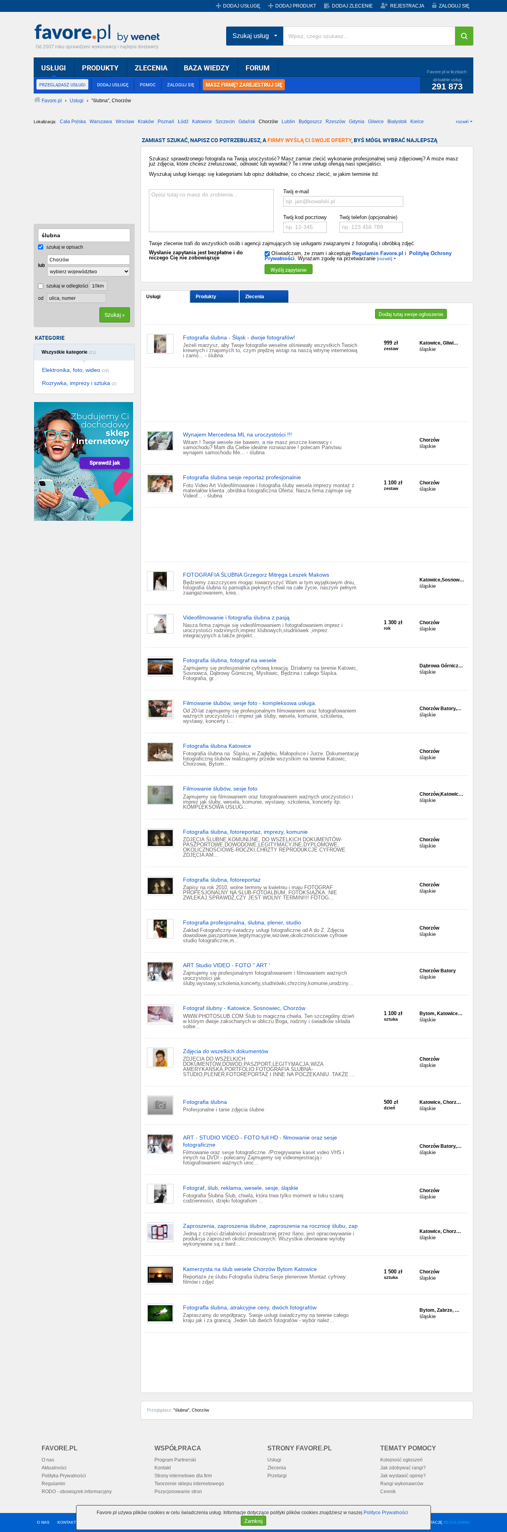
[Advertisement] (73, 177)
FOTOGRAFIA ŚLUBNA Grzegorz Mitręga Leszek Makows (256, 575)
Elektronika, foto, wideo (75, 370)
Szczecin (225, 121)
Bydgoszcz (310, 121)
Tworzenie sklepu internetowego (189, 1483)
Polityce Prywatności (386, 1512)
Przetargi (277, 1476)
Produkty (206, 296)
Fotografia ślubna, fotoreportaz (222, 880)
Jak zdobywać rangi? (403, 1468)
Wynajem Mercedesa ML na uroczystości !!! (237, 434)
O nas (48, 1460)
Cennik (388, 1491)
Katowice (202, 121)
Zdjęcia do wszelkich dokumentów (225, 1051)
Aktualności (54, 1468)
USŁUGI (53, 67)
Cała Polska (73, 121)
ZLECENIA (151, 67)
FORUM (258, 67)
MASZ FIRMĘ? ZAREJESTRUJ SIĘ (244, 84)
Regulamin (53, 1483)
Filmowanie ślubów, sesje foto (220, 788)
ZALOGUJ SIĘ (454, 6)
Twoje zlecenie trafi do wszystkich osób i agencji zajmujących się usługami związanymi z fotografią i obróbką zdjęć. (282, 243)
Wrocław (125, 121)
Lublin (288, 121)
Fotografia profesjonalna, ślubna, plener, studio (242, 922)
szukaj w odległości (66, 286)
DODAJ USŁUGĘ (241, 6)
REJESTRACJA (407, 6)
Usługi (153, 296)
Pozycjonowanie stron (178, 1491)
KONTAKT (66, 1522)
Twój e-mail (296, 191)
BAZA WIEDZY (206, 67)
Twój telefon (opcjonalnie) (368, 217)
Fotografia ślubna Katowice (217, 746)
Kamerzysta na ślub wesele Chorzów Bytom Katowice (250, 1269)
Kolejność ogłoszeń (401, 1460)
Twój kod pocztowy (305, 217)
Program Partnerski (175, 1460)
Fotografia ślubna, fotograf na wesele (229, 660)
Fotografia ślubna (205, 1102)
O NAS (43, 1522)
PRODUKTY (100, 67)
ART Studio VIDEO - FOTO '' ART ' (226, 965)
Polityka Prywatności (64, 1476)
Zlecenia (254, 296)
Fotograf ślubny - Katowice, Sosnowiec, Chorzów (244, 1008)
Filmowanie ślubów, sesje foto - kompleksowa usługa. (249, 703)
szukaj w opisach (64, 247)
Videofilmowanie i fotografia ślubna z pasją (236, 617)
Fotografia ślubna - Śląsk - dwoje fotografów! (239, 337)
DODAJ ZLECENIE (352, 6)
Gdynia (356, 121)
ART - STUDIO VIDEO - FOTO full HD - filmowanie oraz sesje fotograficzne (260, 1141)
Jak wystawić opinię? (403, 1476)
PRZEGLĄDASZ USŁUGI (62, 85)
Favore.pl (99, 34)
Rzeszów (335, 121)
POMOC (148, 85)
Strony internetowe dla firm (183, 1476)
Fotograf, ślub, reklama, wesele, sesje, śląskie (240, 1188)
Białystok (397, 121)
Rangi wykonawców (401, 1483)
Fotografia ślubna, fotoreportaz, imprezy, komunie (245, 832)
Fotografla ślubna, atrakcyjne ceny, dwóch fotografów (249, 1307)
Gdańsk (246, 121)
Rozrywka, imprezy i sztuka (79, 383)
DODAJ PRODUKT (295, 6)
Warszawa (101, 121)
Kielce (417, 121)
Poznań (166, 121)
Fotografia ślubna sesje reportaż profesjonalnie (242, 477)
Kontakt (162, 1468)
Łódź (183, 121)
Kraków (146, 121)
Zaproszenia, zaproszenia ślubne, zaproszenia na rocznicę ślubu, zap (270, 1226)
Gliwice (376, 121)
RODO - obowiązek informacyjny (77, 1491)
